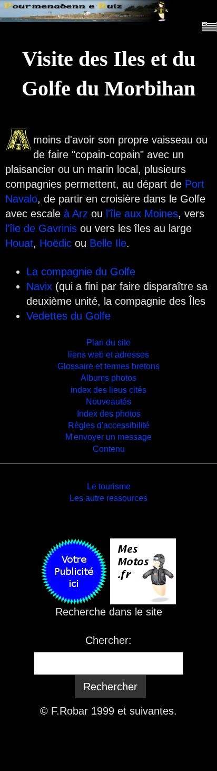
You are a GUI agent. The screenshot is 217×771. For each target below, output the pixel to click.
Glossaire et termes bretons (108, 366)
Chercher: (108, 640)
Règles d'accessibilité (109, 425)
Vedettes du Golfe (68, 316)
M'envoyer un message (108, 436)
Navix (39, 286)
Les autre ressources (108, 498)
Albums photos (108, 377)
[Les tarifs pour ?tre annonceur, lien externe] (74, 570)
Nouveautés (108, 401)
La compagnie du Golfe (80, 271)
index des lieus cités (108, 390)
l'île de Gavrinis (41, 228)
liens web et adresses (108, 354)
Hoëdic (56, 243)
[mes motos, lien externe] (143, 570)
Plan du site (108, 342)
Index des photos (109, 413)
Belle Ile (108, 243)
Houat (19, 243)
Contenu (109, 449)
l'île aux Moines (142, 213)
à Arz (76, 213)
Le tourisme (109, 486)
